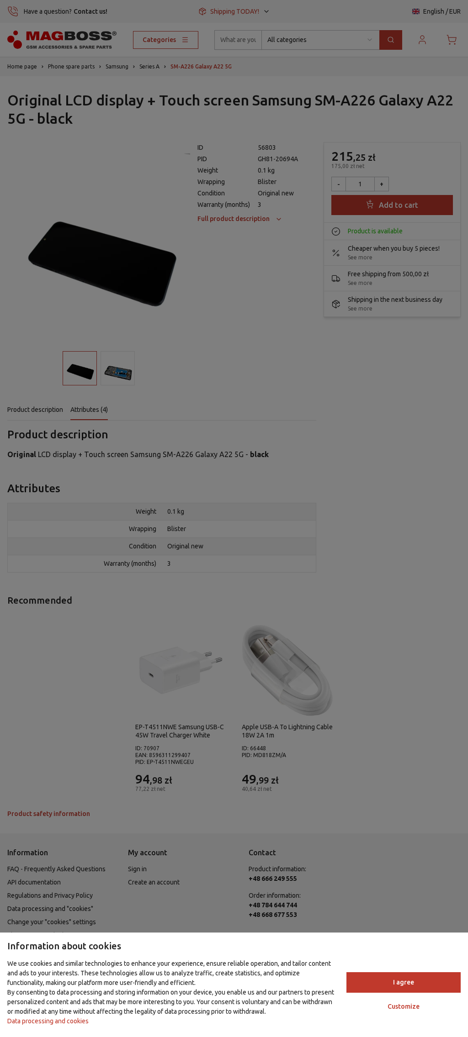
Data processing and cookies (48, 1021)
